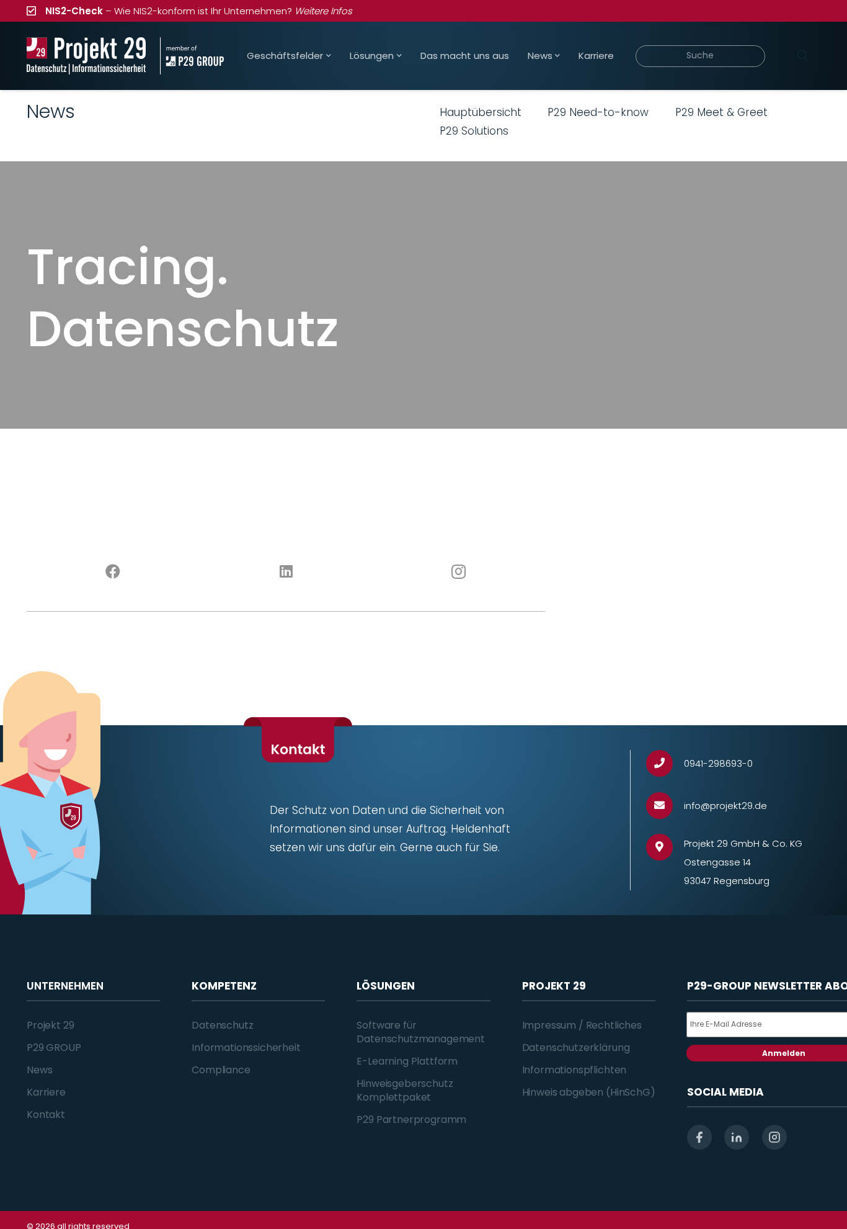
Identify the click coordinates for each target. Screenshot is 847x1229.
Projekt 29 (50, 1025)
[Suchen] (802, 56)
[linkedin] (736, 1137)
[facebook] (699, 1137)
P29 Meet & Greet (721, 112)
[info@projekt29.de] (665, 805)
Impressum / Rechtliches (582, 1025)
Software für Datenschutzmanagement (421, 1032)
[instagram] (774, 1137)
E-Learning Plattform (407, 1061)
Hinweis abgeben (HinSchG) (588, 1092)
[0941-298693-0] (665, 763)
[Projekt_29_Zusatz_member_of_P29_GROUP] (192, 55)
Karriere (46, 1092)
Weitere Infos (323, 10)
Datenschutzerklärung (576, 1047)
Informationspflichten (574, 1070)
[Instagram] (459, 572)
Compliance (221, 1070)
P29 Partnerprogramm (411, 1119)
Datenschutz (222, 1025)
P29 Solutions (474, 130)
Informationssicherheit (246, 1047)
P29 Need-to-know (598, 112)
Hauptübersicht (480, 112)
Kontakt (46, 1114)
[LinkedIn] (286, 572)
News (39, 1070)
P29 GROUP (54, 1047)
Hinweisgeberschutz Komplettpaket (405, 1090)
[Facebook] (113, 572)
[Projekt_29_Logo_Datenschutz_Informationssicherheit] (86, 55)
